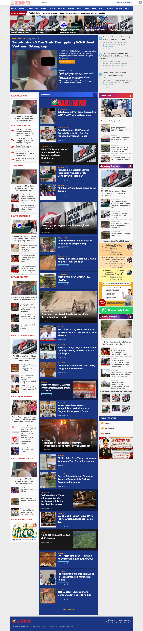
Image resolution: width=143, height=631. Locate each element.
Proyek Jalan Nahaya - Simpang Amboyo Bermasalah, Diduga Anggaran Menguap (75, 479)
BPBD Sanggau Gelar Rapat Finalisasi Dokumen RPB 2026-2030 (121, 129)
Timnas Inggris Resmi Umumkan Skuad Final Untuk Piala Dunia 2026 (27, 511)
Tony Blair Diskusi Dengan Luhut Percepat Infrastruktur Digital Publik (28, 379)
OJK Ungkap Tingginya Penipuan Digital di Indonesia (119, 30)
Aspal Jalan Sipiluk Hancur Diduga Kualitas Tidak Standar (77, 260)
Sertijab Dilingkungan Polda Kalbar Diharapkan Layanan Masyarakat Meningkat (77, 350)
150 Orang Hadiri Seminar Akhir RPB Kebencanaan (120, 158)
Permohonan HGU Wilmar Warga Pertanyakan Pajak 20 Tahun (55, 388)
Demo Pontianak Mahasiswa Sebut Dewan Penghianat (25, 153)
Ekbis (79, 8)
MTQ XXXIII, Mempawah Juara (24, 540)
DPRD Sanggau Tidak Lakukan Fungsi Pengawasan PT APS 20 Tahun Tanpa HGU (120, 385)
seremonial (74, 13)
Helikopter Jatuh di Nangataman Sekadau (27, 327)
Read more (119, 254)
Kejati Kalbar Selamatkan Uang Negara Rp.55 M (120, 138)
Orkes (86, 8)
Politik (52, 8)
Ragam (119, 8)
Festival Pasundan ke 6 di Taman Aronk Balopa (28, 449)
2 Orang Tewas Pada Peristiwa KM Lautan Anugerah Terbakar (28, 316)
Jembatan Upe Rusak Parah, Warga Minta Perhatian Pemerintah (28, 248)
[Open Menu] (140, 2)
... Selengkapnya (121, 65)
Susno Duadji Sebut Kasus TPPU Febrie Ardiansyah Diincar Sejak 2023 (75, 519)
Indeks (44, 626)
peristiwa (86, 13)
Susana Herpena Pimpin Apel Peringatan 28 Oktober (26, 440)
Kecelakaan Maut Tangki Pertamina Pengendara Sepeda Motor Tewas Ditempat (28, 307)
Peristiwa (61, 8)
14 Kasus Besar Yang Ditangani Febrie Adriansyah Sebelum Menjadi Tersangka (52, 500)
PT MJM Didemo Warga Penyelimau (25, 159)
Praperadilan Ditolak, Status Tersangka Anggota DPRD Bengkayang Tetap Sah (70, 31)
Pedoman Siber (24, 626)
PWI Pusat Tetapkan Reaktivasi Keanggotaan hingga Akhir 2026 (28, 367)
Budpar (110, 8)
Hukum (44, 8)
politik (102, 13)
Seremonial (33, 8)
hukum (47, 13)
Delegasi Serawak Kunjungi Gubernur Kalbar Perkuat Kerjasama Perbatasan (27, 209)
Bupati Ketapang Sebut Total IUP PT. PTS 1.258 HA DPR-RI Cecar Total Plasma (77, 332)
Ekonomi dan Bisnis (109, 317)
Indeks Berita (69, 609)
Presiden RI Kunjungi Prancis (113, 121)
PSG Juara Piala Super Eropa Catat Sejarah (94, 30)
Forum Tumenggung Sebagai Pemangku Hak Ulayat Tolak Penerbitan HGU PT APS (24, 419)
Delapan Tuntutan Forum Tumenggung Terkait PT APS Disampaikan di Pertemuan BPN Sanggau (28, 430)
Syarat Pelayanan (35, 626)
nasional (64, 13)
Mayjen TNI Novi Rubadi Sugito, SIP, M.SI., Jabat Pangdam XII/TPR (120, 149)
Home (13, 8)
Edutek (71, 8)
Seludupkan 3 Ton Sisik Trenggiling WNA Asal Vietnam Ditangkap (53, 44)
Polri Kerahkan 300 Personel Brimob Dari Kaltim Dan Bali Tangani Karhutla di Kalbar (21, 31)
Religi (94, 8)
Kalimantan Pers (18, 39)
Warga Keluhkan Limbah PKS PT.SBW (28, 499)
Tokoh (101, 8)
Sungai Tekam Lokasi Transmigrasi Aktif (24, 147)
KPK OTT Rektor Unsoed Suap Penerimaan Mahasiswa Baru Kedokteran (46, 31)
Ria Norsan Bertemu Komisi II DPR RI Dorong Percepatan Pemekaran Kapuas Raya (28, 198)
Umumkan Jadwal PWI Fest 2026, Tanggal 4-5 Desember (76, 367)
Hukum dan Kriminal (109, 166)
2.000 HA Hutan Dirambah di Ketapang (55, 537)
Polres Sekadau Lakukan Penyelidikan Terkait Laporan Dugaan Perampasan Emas (74, 408)
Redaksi (15, 626)
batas (94, 13)
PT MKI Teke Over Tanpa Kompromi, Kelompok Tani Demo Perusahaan (77, 459)
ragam (55, 13)
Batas (127, 8)
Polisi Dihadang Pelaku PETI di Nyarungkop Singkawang (24, 298)
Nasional (22, 8)
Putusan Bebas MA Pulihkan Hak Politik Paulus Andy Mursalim (28, 258)
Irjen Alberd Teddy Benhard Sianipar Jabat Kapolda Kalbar (74, 593)
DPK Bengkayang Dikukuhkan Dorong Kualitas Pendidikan (28, 388)
